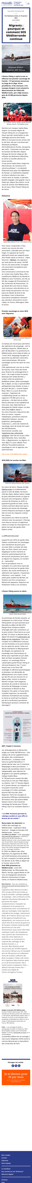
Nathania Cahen (12, 16)
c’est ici (25, 454)
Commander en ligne (19, 1032)
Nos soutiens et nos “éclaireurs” (13, 1171)
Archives (4, 1180)
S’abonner (5, 1160)
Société (11, 11)
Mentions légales (7, 1174)
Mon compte (6, 1155)
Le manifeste (6, 1169)
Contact (4, 1158)
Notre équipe (6, 1163)
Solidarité (19, 11)
